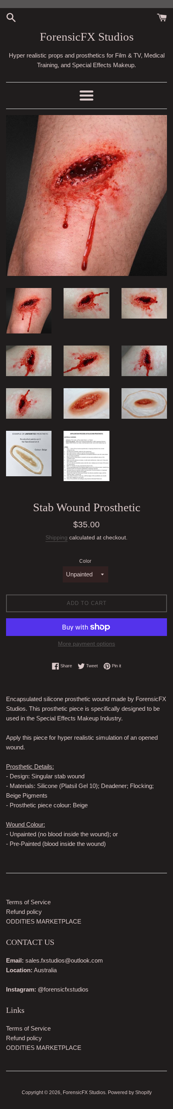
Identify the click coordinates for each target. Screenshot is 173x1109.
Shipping (56, 537)
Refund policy (24, 911)
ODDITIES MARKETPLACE (43, 921)
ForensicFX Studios (87, 36)
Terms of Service (28, 902)
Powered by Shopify (130, 1092)
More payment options (86, 643)
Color (85, 561)
